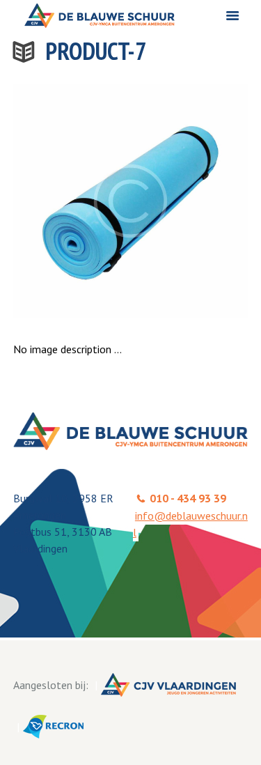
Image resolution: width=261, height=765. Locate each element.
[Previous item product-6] (72, 200)
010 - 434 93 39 (188, 498)
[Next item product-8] (189, 200)
